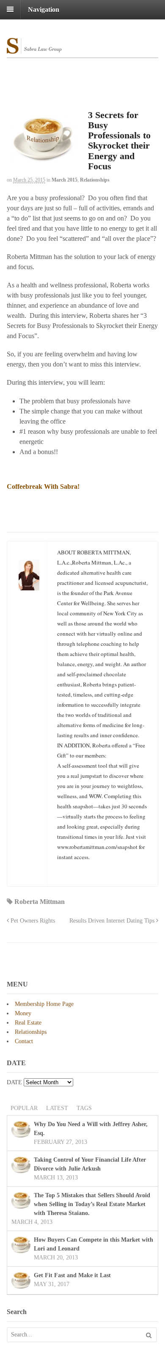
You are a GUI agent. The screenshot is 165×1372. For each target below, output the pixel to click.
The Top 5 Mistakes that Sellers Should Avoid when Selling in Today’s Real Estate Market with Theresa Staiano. (92, 1204)
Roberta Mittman (39, 901)
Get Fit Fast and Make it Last (72, 1275)
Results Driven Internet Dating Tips (112, 920)
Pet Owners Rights (32, 920)
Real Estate (28, 1022)
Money (23, 1013)
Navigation (43, 9)
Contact (24, 1041)
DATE (14, 1082)
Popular (24, 1108)
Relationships (95, 180)
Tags (84, 1108)
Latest (57, 1108)
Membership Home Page (44, 1004)
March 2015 (64, 180)
